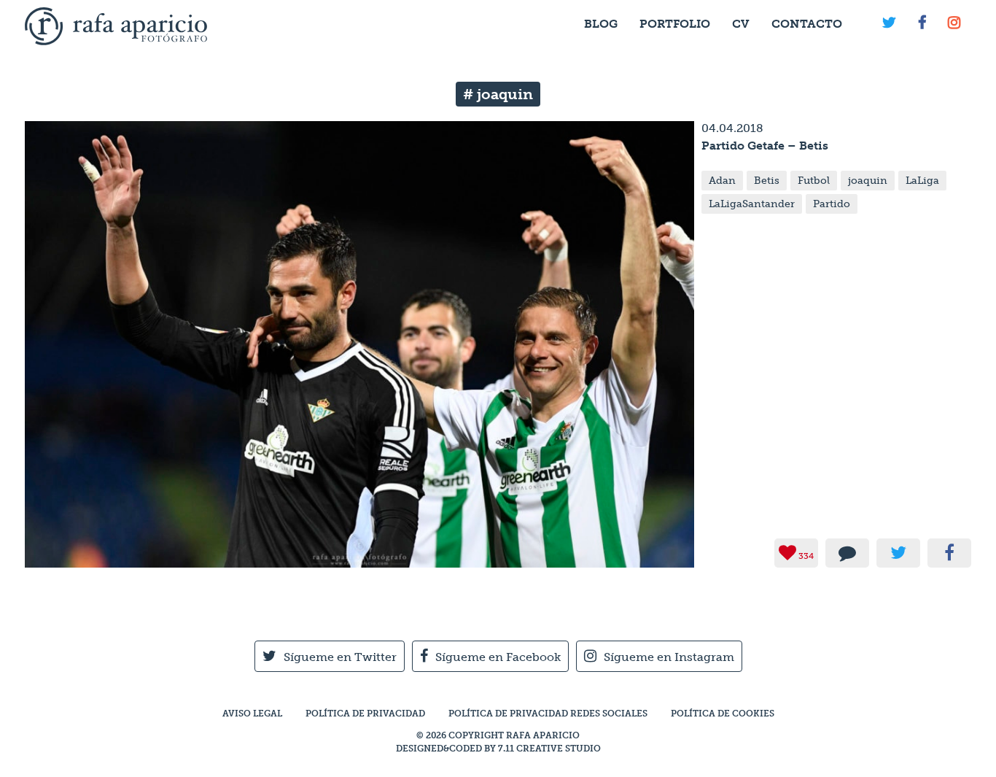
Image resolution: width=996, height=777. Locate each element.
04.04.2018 (732, 128)
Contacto (806, 24)
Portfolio (674, 24)
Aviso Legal (252, 713)
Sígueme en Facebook (498, 657)
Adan (722, 180)
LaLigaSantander (752, 204)
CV (741, 24)
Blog (601, 24)
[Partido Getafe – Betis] (359, 561)
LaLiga (922, 180)
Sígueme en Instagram (669, 657)
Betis (766, 180)
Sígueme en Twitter (340, 657)
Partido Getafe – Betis (764, 145)
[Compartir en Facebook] (949, 553)
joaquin (867, 180)
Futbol (814, 180)
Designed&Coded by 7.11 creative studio (498, 748)
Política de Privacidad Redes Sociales (547, 713)
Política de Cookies (722, 713)
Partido (831, 204)
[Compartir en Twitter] (898, 553)
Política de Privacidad (365, 713)
